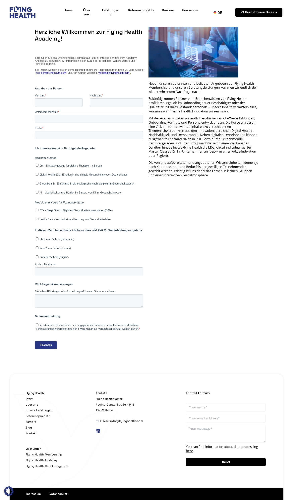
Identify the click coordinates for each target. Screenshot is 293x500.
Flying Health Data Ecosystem (47, 466)
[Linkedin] (97, 431)
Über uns (86, 12)
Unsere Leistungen (39, 410)
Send (226, 462)
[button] (9, 491)
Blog (29, 427)
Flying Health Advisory (41, 460)
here (189, 451)
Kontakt (31, 433)
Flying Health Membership (44, 454)
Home (68, 10)
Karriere (168, 10)
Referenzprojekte (141, 10)
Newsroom (190, 10)
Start (29, 399)
